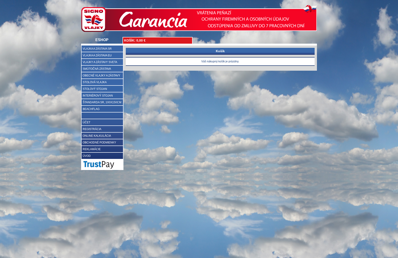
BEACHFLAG (91, 109)
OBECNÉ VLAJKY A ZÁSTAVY (101, 75)
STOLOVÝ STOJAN (95, 89)
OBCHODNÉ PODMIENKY (99, 142)
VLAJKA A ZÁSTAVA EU (97, 55)
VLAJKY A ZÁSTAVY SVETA (100, 62)
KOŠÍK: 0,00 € (135, 40)
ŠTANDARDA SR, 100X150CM (102, 102)
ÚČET (86, 122)
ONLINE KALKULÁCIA (97, 135)
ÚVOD (87, 156)
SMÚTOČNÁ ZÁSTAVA (97, 68)
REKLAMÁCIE (92, 149)
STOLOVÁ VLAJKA (95, 82)
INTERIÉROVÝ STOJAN (98, 95)
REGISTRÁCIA (92, 129)
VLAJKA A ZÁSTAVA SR (97, 48)
